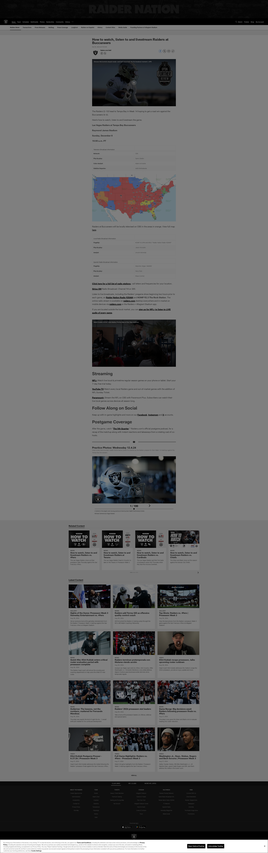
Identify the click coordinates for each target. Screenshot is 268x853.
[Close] (264, 846)
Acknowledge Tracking (215, 846)
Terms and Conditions (84, 842)
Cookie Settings (36, 851)
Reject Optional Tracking (196, 846)
